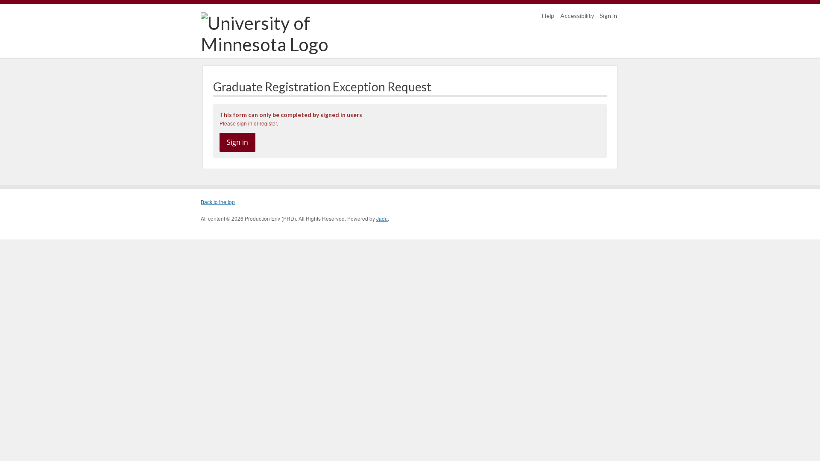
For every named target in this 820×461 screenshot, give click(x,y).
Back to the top (218, 201)
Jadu (382, 218)
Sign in (608, 15)
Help (548, 15)
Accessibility (577, 15)
